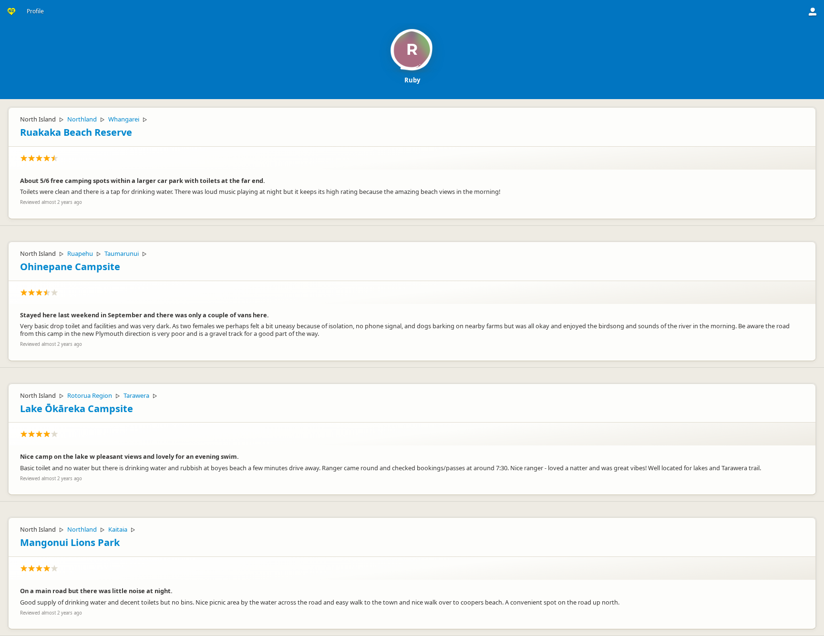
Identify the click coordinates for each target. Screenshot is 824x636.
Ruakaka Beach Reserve (76, 132)
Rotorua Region (89, 395)
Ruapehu (80, 253)
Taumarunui (121, 253)
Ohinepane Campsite (70, 266)
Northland (82, 119)
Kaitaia (117, 529)
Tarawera (136, 395)
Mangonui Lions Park (70, 542)
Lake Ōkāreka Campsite (76, 408)
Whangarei (123, 119)
